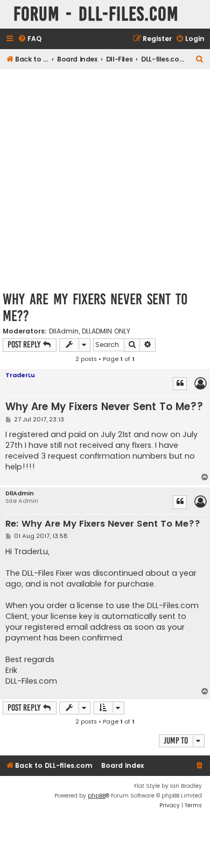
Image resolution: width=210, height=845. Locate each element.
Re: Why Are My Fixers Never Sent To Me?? (102, 524)
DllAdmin (64, 331)
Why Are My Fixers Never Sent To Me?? (95, 307)
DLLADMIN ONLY (106, 331)
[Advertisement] (105, 179)
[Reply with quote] (180, 383)
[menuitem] (29, 39)
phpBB (97, 796)
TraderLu (20, 375)
